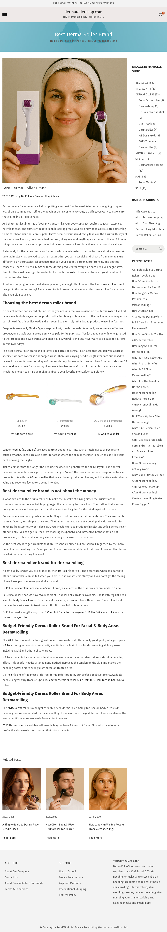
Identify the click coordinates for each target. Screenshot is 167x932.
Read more (9, 837)
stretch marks (61, 730)
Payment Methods (70, 883)
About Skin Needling (147, 223)
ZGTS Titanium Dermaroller (108, 421)
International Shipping (72, 889)
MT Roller (13, 640)
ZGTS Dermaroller (18, 708)
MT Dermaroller (65, 421)
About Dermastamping (149, 217)
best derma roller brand (109, 284)
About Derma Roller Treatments (24, 883)
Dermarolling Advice (72, 40)
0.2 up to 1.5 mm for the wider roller (55, 680)
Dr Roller (63, 570)
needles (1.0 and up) (24, 449)
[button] (22, 434)
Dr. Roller (26, 196)
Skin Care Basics (145, 211)
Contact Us (11, 877)
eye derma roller (74, 600)
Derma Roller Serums (148, 235)
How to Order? (67, 871)
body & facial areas (24, 600)
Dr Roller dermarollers (16, 588)
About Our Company (17, 871)
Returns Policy (67, 894)
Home (53, 40)
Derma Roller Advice (71, 877)
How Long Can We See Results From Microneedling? (145, 299)
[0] (160, 14)
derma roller (68, 272)
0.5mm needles (39, 477)
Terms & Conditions (16, 889)
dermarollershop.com (83, 12)
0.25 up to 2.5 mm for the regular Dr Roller (70, 612)
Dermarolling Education (149, 229)
